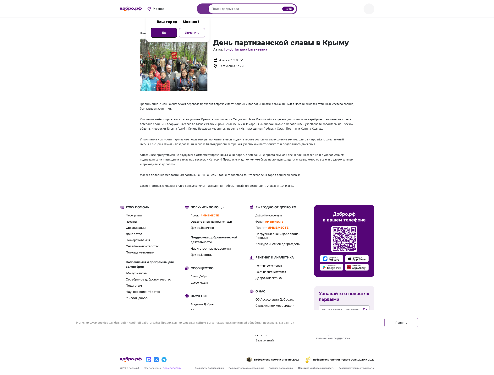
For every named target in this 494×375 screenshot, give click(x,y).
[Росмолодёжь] (172, 368)
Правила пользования (281, 368)
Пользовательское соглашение (246, 368)
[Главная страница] (131, 8)
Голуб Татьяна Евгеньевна (245, 49)
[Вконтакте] (156, 359)
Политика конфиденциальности (316, 368)
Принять (401, 322)
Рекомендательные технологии (356, 368)
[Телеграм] (164, 359)
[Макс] (148, 359)
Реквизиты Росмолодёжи (209, 368)
